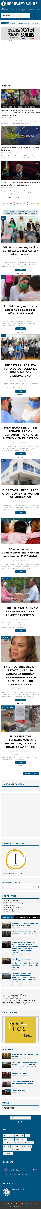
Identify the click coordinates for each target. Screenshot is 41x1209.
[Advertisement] (20, 64)
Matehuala (26, 1146)
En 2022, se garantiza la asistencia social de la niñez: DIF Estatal (20, 310)
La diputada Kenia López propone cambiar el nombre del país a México (18, 1001)
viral (6, 1149)
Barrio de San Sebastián (11, 902)
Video (6, 1146)
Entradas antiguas (31, 774)
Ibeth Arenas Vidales (20, 1149)
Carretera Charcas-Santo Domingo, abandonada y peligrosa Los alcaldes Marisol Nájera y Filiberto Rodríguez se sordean (24, 978)
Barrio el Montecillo (9, 911)
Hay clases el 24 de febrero (12, 1004)
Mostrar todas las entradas (24, 214)
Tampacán (6, 578)
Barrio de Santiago (9, 909)
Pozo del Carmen (18, 1090)
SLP (3, 218)
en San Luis (9, 1136)
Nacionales (6, 86)
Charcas (19, 1142)
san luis (19, 1136)
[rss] (21, 1122)
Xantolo (8, 1153)
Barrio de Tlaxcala (8, 906)
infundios (5, 637)
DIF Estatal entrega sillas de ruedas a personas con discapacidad (20, 251)
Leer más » (20, 270)
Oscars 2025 (6, 997)
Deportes (8, 1142)
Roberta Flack (7, 999)
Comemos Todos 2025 (10, 995)
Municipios (8, 1139)
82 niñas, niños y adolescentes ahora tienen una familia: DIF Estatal (20, 553)
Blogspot (28, 1206)
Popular (20, 917)
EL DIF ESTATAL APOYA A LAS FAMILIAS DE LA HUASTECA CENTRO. (20, 612)
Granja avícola (8, 707)
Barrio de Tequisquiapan (11, 907)
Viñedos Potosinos (19, 1073)
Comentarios (33, 917)
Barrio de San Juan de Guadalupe (14, 904)
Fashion (15, 1146)
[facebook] (19, 1122)
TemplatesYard (29, 1203)
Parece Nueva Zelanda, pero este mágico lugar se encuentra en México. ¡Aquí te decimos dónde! (25, 1065)
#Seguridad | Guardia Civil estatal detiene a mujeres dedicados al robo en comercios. (25, 934)
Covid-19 (28, 1142)
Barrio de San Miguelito (11, 900)
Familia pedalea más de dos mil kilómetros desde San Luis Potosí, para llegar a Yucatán (20, 112)
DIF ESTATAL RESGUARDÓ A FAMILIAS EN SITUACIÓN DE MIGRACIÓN (20, 494)
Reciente (7, 917)
